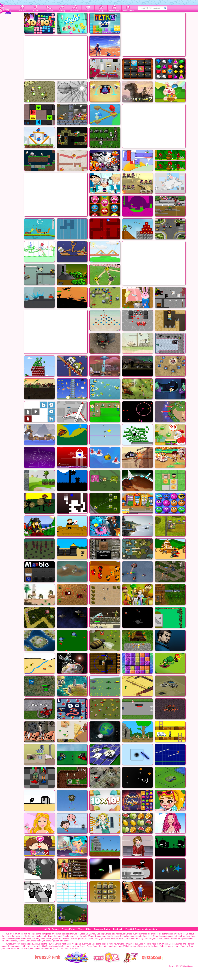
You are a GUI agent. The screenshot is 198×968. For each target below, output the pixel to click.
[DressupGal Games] (130, 962)
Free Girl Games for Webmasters (141, 929)
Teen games (176, 944)
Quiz (191, 946)
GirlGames (18, 934)
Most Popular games (67, 936)
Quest (183, 946)
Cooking (61, 11)
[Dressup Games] (106, 962)
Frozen (22, 11)
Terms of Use (84, 929)
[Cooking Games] (76, 962)
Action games (11, 941)
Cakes (82, 946)
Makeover (74, 11)
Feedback (117, 929)
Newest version (54, 944)
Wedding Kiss (150, 944)
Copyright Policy (102, 929)
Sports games (187, 938)
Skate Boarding (160, 936)
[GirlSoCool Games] (152, 962)
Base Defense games (74, 938)
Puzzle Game (23, 948)
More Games (129, 11)
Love (88, 11)
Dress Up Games (87, 934)
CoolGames (188, 966)
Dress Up (49, 11)
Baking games (100, 938)
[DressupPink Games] (47, 962)
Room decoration (100, 946)
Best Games (114, 11)
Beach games (52, 938)
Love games (70, 946)
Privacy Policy (68, 929)
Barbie (35, 11)
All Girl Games (51, 929)
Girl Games (31, 941)
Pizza (89, 946)
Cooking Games (104, 934)
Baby (101, 11)
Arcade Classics (143, 936)
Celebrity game (166, 946)
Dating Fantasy (125, 944)
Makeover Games (124, 934)
